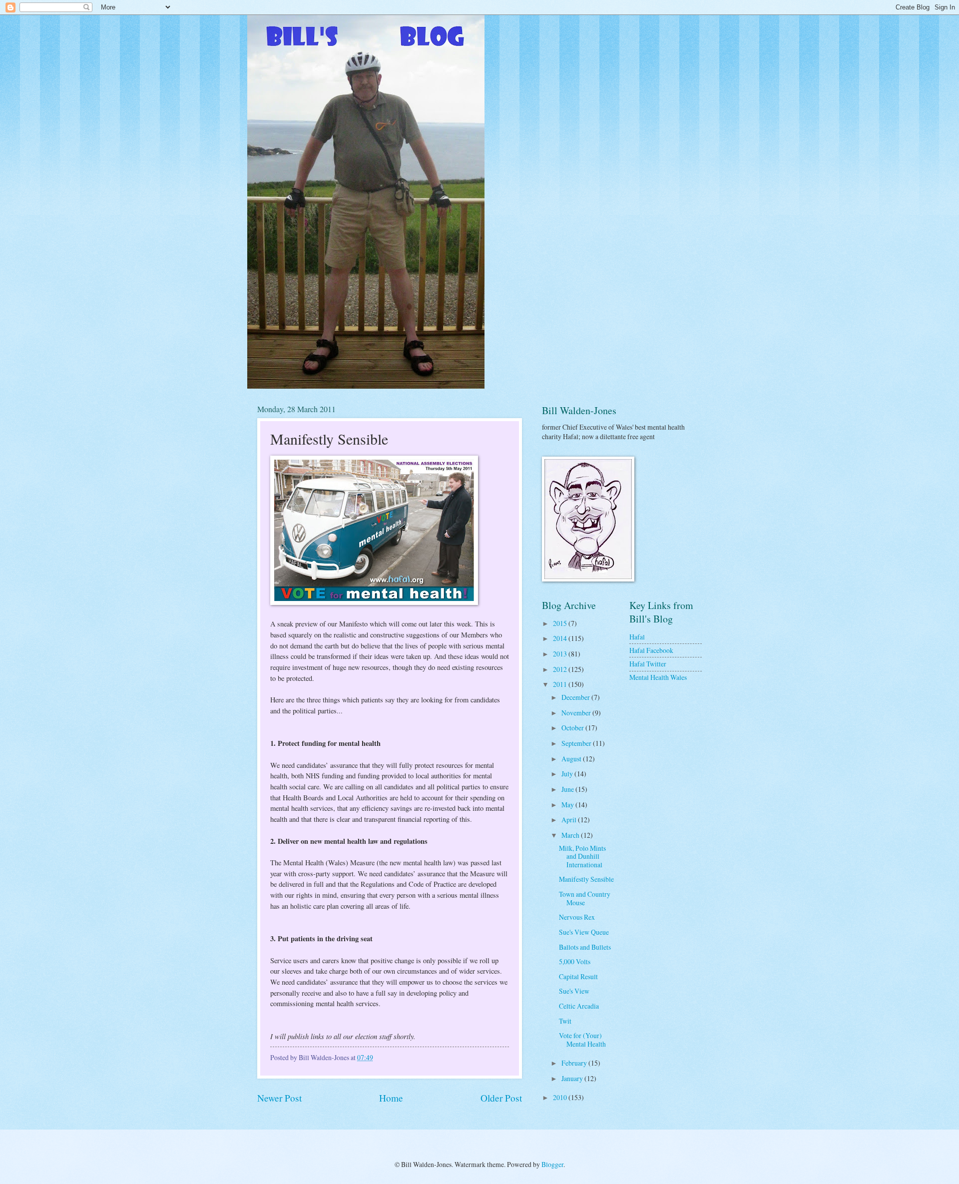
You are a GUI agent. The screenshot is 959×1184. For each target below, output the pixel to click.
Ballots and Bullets (585, 947)
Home (391, 1098)
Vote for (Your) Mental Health (582, 1040)
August (572, 758)
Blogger (552, 1164)
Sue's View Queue (584, 932)
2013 (560, 653)
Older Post (501, 1098)
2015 (560, 623)
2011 (560, 684)
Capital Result (578, 976)
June (568, 789)
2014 (560, 638)
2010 (560, 1097)
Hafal (637, 636)
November (576, 712)
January (572, 1078)
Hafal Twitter (647, 663)
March (571, 835)
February (574, 1063)
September (577, 743)
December (576, 697)
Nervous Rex (577, 917)
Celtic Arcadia (579, 1006)
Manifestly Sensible (586, 879)
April (569, 819)
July (567, 773)
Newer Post (279, 1098)
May (568, 804)
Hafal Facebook (651, 650)
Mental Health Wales (658, 677)
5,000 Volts (574, 961)
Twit (565, 1021)
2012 (560, 669)
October (573, 727)
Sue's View (574, 991)
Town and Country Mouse (584, 898)
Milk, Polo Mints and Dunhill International (582, 856)
